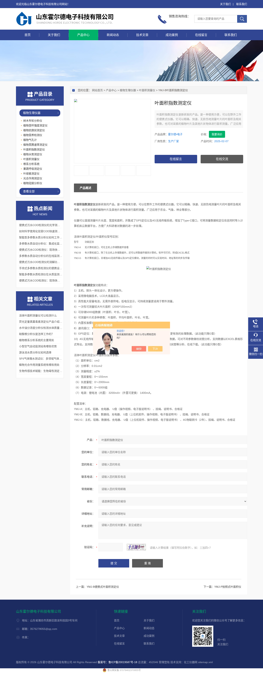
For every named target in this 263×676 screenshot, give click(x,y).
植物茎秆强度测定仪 (35, 125)
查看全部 (29, 191)
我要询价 (217, 134)
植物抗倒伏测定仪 (34, 130)
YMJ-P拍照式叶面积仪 (227, 586)
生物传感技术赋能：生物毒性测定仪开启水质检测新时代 (52, 370)
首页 (27, 35)
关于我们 (225, 4)
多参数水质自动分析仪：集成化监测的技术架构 (47, 243)
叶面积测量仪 (147, 90)
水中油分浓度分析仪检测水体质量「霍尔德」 (46, 327)
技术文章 (142, 35)
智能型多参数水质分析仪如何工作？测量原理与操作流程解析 (55, 237)
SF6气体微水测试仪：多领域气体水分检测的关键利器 (51, 358)
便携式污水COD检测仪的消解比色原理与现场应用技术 (51, 262)
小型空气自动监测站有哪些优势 (38, 346)
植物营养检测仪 (32, 135)
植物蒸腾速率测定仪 (35, 144)
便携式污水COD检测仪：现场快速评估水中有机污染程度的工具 (57, 280)
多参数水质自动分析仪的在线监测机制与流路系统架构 (51, 255)
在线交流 (222, 159)
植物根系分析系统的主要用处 (36, 340)
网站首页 (97, 90)
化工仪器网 (190, 662)
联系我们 (241, 4)
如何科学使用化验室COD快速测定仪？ (42, 231)
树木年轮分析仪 (32, 120)
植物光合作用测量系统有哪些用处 (39, 364)
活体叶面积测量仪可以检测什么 (38, 315)
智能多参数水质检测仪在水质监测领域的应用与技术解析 (52, 274)
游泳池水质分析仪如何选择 (35, 352)
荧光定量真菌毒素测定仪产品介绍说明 (42, 321)
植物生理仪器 (128, 90)
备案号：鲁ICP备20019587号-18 (117, 662)
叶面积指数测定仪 (34, 149)
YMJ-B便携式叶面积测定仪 (103, 586)
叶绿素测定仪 (31, 173)
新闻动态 (113, 35)
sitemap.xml (205, 662)
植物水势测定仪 (32, 154)
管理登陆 (164, 662)
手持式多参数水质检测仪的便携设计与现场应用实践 (50, 268)
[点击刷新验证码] (136, 547)
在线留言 (201, 35)
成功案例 (172, 35)
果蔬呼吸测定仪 (32, 168)
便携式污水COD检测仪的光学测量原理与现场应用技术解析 (54, 225)
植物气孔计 (30, 139)
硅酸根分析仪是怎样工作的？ (36, 333)
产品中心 (83, 35)
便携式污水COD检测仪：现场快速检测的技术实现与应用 (53, 249)
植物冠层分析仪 (32, 183)
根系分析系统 (31, 163)
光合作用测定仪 (32, 178)
